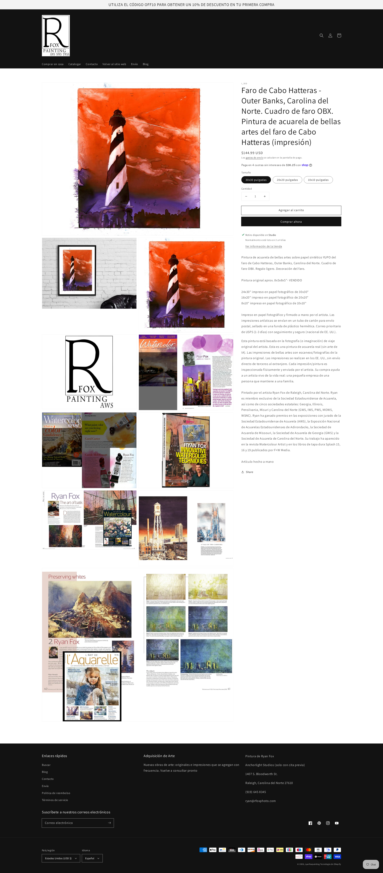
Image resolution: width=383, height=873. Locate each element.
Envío (45, 786)
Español (89, 858)
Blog (45, 772)
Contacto (48, 779)
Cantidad (246, 188)
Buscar (46, 765)
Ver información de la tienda (263, 246)
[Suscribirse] (109, 823)
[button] (321, 35)
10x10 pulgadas (318, 180)
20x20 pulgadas (287, 180)
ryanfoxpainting (312, 864)
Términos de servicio (55, 800)
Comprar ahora (291, 221)
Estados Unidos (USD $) (58, 858)
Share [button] (249, 472)
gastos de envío (254, 157)
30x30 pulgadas (256, 180)
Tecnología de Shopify (330, 864)
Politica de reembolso (56, 793)
